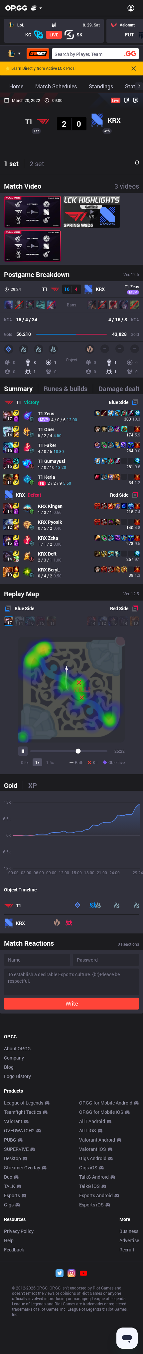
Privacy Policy (19, 1231)
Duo (8, 1177)
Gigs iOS (88, 1167)
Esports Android (96, 1195)
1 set (11, 163)
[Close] (134, 68)
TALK (9, 1186)
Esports (12, 1195)
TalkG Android (94, 1177)
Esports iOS (91, 1204)
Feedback (14, 1249)
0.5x (25, 762)
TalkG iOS (89, 1186)
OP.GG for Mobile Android (105, 1103)
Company (14, 1058)
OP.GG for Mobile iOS (101, 1112)
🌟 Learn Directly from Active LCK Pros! (40, 68)
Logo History (17, 1076)
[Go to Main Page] (16, 8)
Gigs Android (92, 1158)
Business (128, 1231)
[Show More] (37, 8)
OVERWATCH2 (19, 1130)
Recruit (126, 1249)
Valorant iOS (92, 1149)
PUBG (10, 1140)
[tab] (21, 388)
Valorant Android (97, 1140)
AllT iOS (87, 1130)
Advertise (129, 1240)
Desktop (12, 1158)
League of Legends (23, 1103)
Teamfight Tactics (22, 1112)
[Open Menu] (131, 8)
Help (9, 1240)
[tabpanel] (71, 489)
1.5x (50, 762)
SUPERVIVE (16, 1149)
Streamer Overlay (22, 1167)
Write (72, 1003)
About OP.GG (17, 1048)
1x (37, 762)
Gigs (9, 1204)
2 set (37, 163)
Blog (9, 1067)
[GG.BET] (38, 53)
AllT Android (92, 1121)
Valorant (13, 1121)
